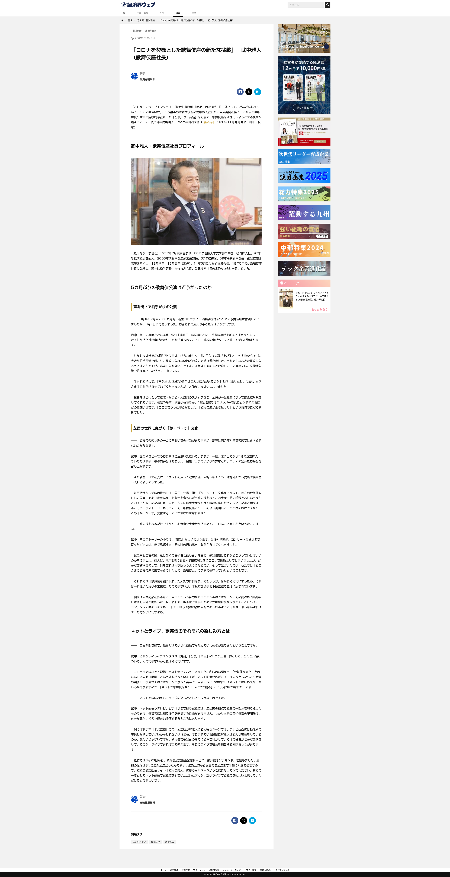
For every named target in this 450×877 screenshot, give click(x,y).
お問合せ (186, 870)
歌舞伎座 (155, 842)
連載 (194, 13)
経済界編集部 (147, 79)
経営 (178, 13)
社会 (162, 13)
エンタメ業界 (139, 842)
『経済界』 (209, 122)
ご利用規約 (214, 870)
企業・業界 (143, 13)
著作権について (282, 870)
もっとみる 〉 (320, 309)
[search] (327, 5)
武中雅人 (169, 842)
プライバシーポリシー (233, 870)
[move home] (122, 20)
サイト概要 (251, 870)
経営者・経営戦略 (144, 31)
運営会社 (174, 870)
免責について (266, 870)
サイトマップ (199, 870)
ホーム (163, 870)
